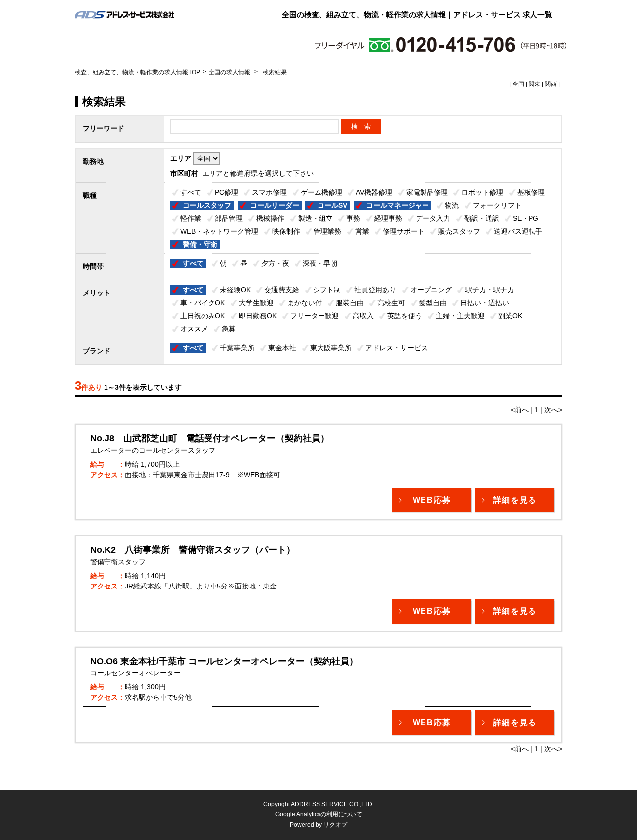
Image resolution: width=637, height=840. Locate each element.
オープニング (431, 290)
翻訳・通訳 (481, 218)
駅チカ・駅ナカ (489, 290)
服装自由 (350, 303)
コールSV (332, 205)
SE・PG (525, 218)
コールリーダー (274, 205)
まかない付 (304, 303)
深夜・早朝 (320, 263)
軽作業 (190, 218)
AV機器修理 (374, 192)
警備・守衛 (200, 244)
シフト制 (327, 290)
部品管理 (229, 218)
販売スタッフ (459, 231)
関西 (551, 84)
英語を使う (404, 316)
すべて (190, 192)
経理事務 (388, 218)
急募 (229, 329)
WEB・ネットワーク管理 (219, 231)
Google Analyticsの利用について (318, 814)
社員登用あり (375, 290)
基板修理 (531, 192)
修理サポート (404, 231)
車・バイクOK (202, 303)
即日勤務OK (258, 316)
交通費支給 (281, 290)
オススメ (194, 329)
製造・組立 (315, 218)
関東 (534, 84)
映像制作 (286, 231)
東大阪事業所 (331, 348)
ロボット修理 (482, 192)
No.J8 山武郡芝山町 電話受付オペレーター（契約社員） (209, 438)
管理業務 (327, 231)
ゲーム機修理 (321, 192)
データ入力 (433, 218)
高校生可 (391, 303)
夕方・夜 (275, 263)
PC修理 (226, 192)
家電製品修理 (427, 192)
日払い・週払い (484, 303)
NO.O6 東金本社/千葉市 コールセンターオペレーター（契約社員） (224, 661)
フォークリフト (497, 205)
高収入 (363, 316)
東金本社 (282, 348)
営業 (362, 231)
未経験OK (235, 290)
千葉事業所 (237, 348)
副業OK (510, 316)
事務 (353, 218)
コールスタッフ (207, 205)
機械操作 (270, 218)
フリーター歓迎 (314, 316)
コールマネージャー (397, 205)
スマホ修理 (269, 192)
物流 (452, 205)
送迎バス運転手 (518, 231)
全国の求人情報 (230, 72)
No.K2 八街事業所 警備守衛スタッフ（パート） (192, 550)
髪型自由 (433, 303)
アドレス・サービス (396, 348)
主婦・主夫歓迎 (460, 316)
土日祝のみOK (202, 316)
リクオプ (335, 824)
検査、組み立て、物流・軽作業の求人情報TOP (137, 72)
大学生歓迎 (256, 303)
